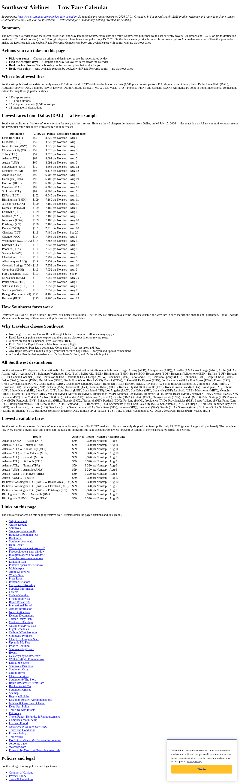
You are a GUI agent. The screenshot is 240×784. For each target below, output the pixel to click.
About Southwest (19, 571)
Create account (18, 524)
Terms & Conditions (21, 779)
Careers (13, 592)
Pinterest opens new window (26, 565)
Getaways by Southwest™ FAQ (28, 726)
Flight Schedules (19, 629)
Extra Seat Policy (19, 706)
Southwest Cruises (20, 689)
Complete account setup (23, 720)
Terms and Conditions (22, 730)
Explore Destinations (21, 615)
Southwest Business (21, 666)
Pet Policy (15, 713)
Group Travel (17, 672)
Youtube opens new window (26, 558)
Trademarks (16, 736)
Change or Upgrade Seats (24, 639)
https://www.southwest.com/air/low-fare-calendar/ (47, 16)
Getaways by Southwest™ (25, 656)
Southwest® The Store (22, 679)
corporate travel (18, 743)
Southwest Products (20, 635)
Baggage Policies (19, 696)
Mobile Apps (16, 568)
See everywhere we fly (22, 531)
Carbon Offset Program (23, 632)
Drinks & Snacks (19, 662)
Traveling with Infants (22, 709)
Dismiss (201, 769)
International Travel (20, 605)
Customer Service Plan (22, 625)
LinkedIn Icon (17, 561)
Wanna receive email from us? (27, 548)
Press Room (16, 578)
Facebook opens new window (27, 551)
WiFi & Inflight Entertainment (26, 659)
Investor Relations (19, 581)
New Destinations (19, 612)
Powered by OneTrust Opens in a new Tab (34, 750)
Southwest (15, 528)
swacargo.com (17, 746)
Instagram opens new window (27, 554)
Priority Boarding (19, 645)
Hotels (13, 652)
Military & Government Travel (27, 703)
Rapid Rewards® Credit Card (26, 682)
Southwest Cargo (19, 669)
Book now (15, 538)
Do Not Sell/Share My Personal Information (35, 740)
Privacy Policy (17, 733)
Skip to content (18, 521)
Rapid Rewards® (19, 602)
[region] (202, 760)
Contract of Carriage (21, 622)
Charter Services (18, 676)
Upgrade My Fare (19, 642)
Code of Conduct (19, 595)
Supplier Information (21, 588)
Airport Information (20, 608)
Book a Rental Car (20, 686)
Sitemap (14, 693)
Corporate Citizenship (22, 585)
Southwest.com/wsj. (21, 541)
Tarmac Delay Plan (20, 618)
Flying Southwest (19, 598)
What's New (16, 575)
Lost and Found (18, 723)
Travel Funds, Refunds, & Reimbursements (34, 716)
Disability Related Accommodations (30, 699)
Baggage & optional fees (23, 534)
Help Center (16, 544)
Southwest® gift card (21, 649)
